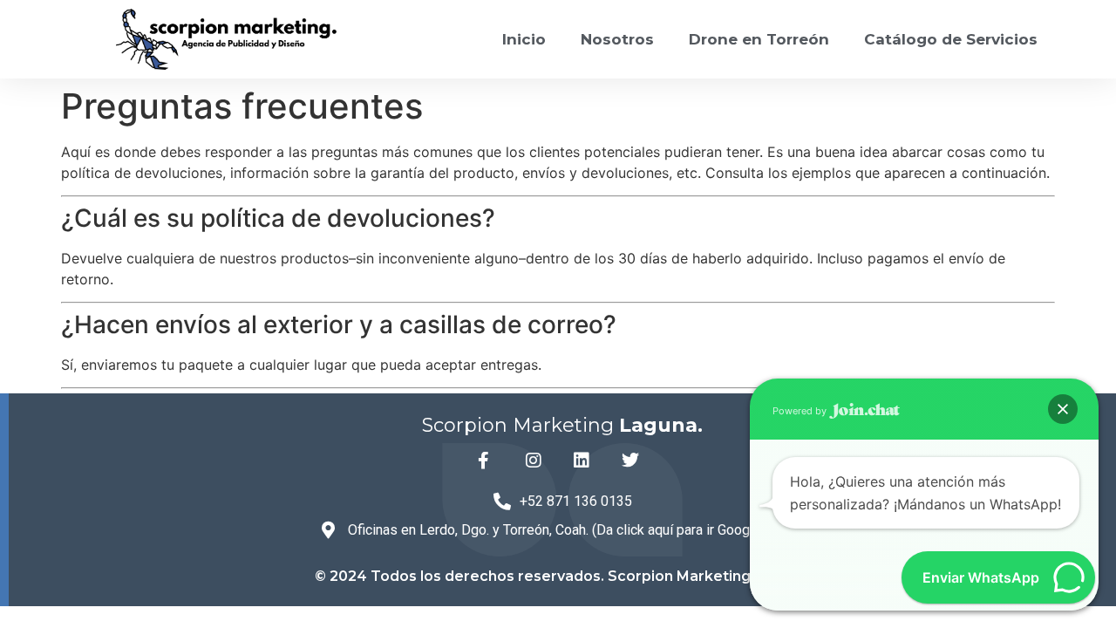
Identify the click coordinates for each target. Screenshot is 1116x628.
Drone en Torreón (759, 39)
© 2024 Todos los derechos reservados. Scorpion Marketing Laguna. (563, 576)
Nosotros (617, 39)
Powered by (800, 411)
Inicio (524, 39)
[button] (1063, 409)
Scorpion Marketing (562, 425)
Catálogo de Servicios (951, 39)
